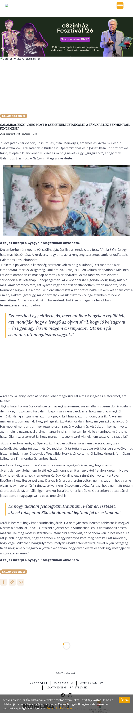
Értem (124, 700)
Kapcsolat (38, 683)
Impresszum (63, 683)
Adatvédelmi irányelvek (66, 687)
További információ (59, 708)
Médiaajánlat (91, 683)
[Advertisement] (66, 87)
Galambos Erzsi (13, 116)
